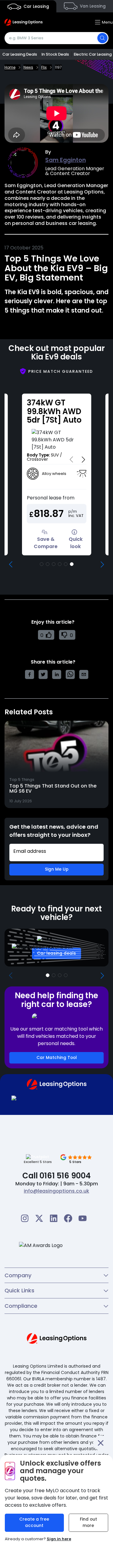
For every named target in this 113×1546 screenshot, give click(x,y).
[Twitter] (39, 1218)
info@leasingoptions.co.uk (56, 1190)
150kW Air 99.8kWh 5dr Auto (51, 411)
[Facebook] (68, 1218)
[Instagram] (24, 1218)
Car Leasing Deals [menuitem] (19, 54)
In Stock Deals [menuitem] (55, 54)
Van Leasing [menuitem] (92, 6)
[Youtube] (82, 1218)
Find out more (88, 1522)
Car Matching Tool (56, 1057)
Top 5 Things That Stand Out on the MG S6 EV (52, 788)
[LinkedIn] (53, 1218)
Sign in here (59, 1538)
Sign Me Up (56, 869)
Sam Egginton (65, 160)
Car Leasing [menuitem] (35, 6)
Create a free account (34, 1522)
